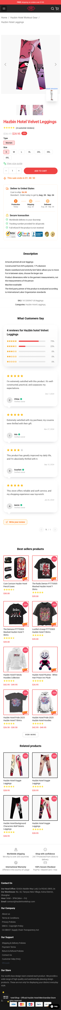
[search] (52, 8)
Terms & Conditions (10, 918)
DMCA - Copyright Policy (12, 926)
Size (5, 147)
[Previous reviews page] (41, 529)
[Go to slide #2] (38, 110)
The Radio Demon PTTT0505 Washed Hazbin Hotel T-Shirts (44, 586)
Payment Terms (9, 947)
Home (4, 17)
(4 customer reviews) (25, 128)
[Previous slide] (6, 64)
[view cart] (57, 8)
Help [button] (56, 1006)
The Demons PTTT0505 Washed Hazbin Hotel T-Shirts (13, 632)
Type (5, 138)
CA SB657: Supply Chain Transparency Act (20, 930)
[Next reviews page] (55, 529)
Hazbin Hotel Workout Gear (23, 17)
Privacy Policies (9, 922)
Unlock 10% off (5, 997)
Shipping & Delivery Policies (14, 943)
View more (30, 735)
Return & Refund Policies (13, 951)
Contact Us (7, 955)
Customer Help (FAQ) (11, 959)
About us (6, 914)
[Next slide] (55, 64)
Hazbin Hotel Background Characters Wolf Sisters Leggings (14, 826)
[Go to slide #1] (23, 110)
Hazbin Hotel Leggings (12, 22)
